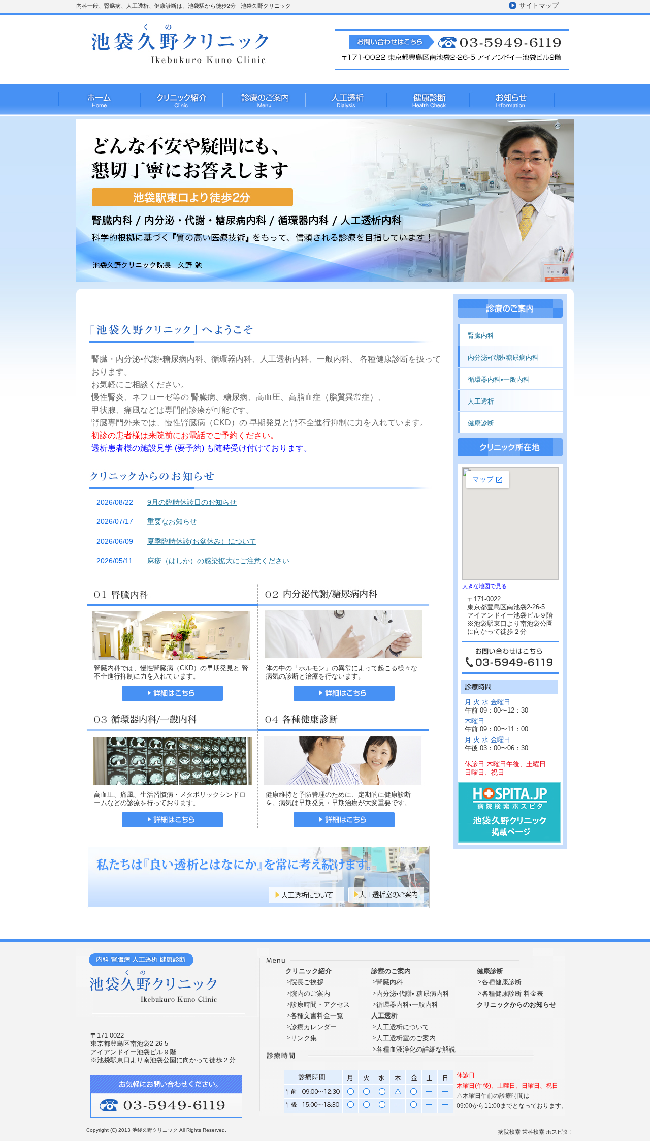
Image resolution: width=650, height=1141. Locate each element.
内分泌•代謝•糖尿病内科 (503, 357)
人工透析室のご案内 (406, 1038)
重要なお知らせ (172, 521)
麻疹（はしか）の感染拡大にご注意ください (218, 561)
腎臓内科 (481, 336)
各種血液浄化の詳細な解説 (416, 1049)
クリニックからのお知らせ (516, 1004)
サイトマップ (539, 5)
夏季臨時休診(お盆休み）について (201, 541)
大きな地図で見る (484, 586)
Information (512, 102)
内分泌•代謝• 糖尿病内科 (412, 993)
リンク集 (303, 1038)
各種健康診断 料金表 (512, 993)
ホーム (99, 98)
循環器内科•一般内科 (499, 379)
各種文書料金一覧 (316, 1016)
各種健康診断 (502, 982)
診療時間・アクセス (320, 1004)
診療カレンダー (313, 1027)
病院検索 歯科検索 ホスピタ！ (536, 1132)
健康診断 (427, 102)
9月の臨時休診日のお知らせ (192, 502)
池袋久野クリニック (155, 1130)
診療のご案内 (263, 102)
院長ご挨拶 (306, 982)
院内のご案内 (310, 993)
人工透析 (345, 102)
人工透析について (402, 1027)
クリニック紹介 (181, 102)
